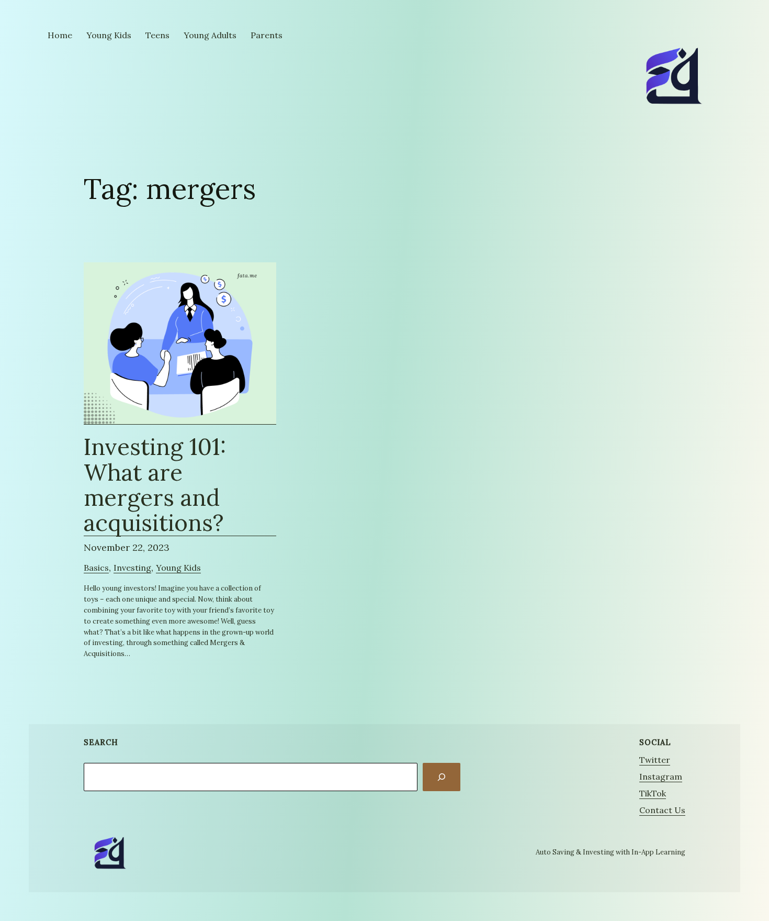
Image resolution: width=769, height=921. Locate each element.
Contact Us (662, 810)
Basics (96, 567)
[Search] (441, 777)
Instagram (660, 776)
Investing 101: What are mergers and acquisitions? (155, 485)
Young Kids (178, 567)
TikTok (652, 793)
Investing (132, 567)
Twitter (654, 759)
